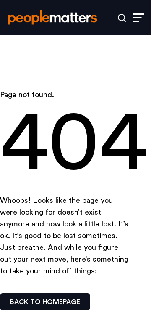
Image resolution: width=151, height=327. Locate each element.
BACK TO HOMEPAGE (45, 301)
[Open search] (122, 18)
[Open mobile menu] (138, 17)
